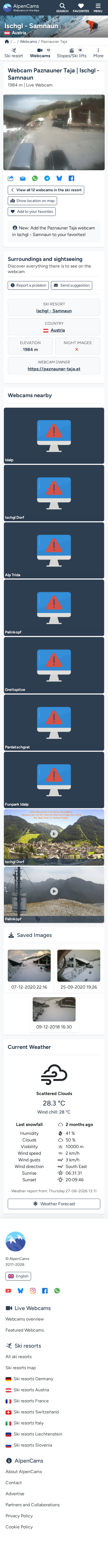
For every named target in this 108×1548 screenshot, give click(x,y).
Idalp (9, 460)
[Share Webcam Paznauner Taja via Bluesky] (59, 178)
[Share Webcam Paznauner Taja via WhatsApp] (35, 178)
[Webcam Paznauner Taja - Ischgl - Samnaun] (54, 133)
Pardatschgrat (17, 747)
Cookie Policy (19, 1526)
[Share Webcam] (10, 178)
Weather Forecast (57, 1203)
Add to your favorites (34, 211)
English (22, 1276)
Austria (58, 330)
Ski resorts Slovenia (33, 1445)
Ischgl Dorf (14, 517)
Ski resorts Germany (33, 1378)
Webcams (28, 41)
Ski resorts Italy (28, 1423)
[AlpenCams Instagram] (32, 1290)
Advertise (15, 1493)
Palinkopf (13, 632)
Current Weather (29, 1047)
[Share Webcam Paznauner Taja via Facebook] (71, 178)
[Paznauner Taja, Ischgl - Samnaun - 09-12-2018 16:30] (54, 1009)
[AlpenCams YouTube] (8, 1290)
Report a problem (31, 285)
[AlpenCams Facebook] (45, 1290)
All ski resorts (19, 1356)
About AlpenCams (24, 1471)
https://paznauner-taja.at (54, 368)
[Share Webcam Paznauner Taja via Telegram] (47, 178)
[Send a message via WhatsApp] (57, 1290)
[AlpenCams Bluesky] (20, 1290)
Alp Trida (12, 575)
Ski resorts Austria (31, 1389)
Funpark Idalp (17, 804)
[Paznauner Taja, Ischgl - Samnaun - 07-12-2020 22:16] (29, 966)
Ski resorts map (21, 1367)
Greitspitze (15, 689)
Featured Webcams (25, 1330)
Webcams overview (25, 1319)
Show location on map (35, 200)
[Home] (6, 41)
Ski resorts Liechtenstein (38, 1434)
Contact (14, 1482)
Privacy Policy (19, 1515)
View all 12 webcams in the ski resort (49, 190)
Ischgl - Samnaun (54, 310)
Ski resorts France (31, 1400)
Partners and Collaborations (33, 1504)
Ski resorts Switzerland (36, 1412)
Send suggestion (75, 285)
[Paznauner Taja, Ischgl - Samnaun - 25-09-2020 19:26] (78, 966)
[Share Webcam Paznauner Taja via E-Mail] (22, 178)
